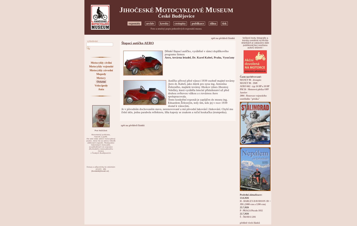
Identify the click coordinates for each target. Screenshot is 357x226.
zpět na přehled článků (223, 38)
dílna (213, 23)
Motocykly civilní (101, 62)
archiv (150, 23)
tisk (224, 23)
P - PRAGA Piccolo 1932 (251, 210)
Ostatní (101, 81)
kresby (164, 23)
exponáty (134, 23)
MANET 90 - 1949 (248, 83)
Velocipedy (101, 85)
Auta (101, 89)
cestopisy (180, 23)
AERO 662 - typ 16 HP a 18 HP (254, 86)
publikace (198, 23)
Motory (101, 77)
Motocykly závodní (101, 70)
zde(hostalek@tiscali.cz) (100, 170)
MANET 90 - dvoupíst (250, 80)
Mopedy (101, 74)
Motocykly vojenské (101, 66)
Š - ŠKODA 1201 (248, 217)
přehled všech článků (250, 223)
